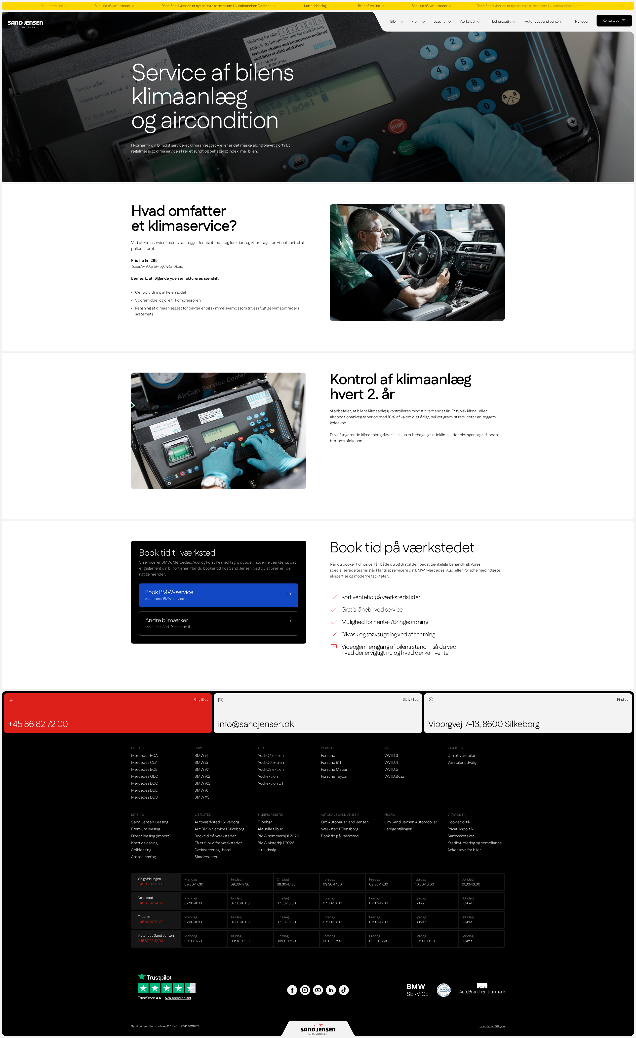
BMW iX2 (202, 776)
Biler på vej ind (321, 5)
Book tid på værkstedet (65, 5)
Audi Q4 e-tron (271, 756)
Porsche (328, 756)
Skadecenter (206, 857)
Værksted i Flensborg (339, 829)
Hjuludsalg (267, 850)
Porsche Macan (334, 769)
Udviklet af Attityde (492, 1027)
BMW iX (201, 790)
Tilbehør (265, 822)
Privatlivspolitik (460, 829)
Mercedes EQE (144, 790)
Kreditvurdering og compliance (474, 843)
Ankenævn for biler (464, 850)
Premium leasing (145, 829)
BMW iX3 (202, 783)
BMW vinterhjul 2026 (276, 843)
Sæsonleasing (143, 857)
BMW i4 (201, 756)
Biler (393, 21)
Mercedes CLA (144, 763)
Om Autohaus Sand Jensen (345, 822)
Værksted (467, 21)
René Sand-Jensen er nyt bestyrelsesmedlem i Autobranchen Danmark (169, 5)
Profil (415, 21)
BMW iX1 (202, 769)
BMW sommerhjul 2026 (278, 836)
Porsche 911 (331, 763)
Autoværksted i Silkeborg (217, 822)
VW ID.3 (391, 756)
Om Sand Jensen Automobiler (410, 822)
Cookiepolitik (458, 822)
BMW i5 (201, 763)
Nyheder (582, 21)
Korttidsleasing (267, 5)
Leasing (439, 21)
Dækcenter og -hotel (213, 850)
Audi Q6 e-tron (271, 763)
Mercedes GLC (144, 776)
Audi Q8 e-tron (271, 769)
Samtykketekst (460, 836)
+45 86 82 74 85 (150, 903)
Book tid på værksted (340, 836)
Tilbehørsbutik (500, 21)
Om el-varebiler (461, 756)
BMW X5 (202, 797)
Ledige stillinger (398, 829)
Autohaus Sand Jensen (543, 21)
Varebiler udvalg (461, 763)
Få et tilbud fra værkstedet (218, 843)
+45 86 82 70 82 (150, 922)
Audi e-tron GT (271, 783)
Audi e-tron (268, 776)
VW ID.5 (391, 769)
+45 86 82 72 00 (150, 884)
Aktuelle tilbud (270, 829)
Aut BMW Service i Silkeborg (219, 829)
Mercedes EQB (144, 769)
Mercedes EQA (144, 756)
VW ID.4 (391, 763)
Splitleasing (141, 850)
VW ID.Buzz (394, 776)
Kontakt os (611, 20)
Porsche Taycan (335, 776)
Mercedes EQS (144, 797)
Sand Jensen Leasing (149, 822)
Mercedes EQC (144, 783)
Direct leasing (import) (151, 836)
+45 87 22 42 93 (150, 940)
